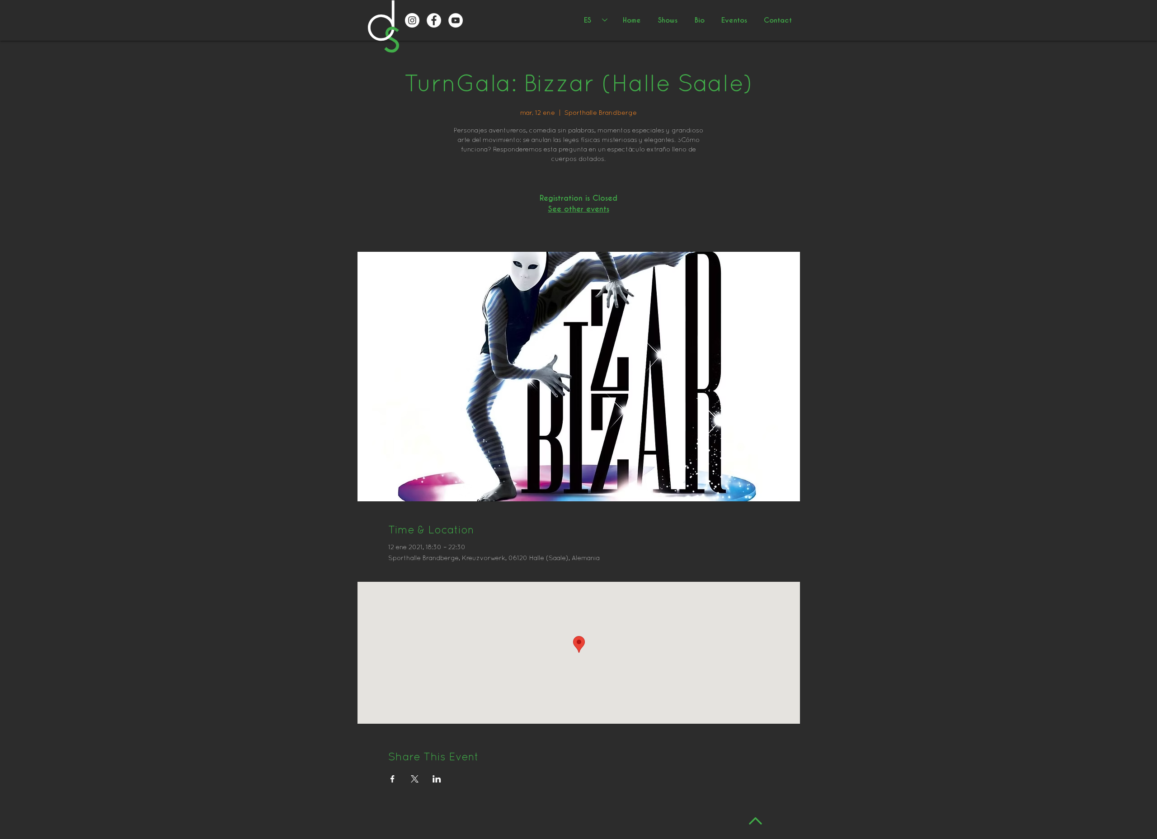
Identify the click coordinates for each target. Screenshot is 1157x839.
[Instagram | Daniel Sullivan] (412, 20)
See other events (578, 209)
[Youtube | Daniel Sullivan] (455, 20)
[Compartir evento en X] (414, 778)
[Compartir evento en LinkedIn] (437, 778)
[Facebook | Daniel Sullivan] (434, 20)
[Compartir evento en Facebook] (392, 778)
